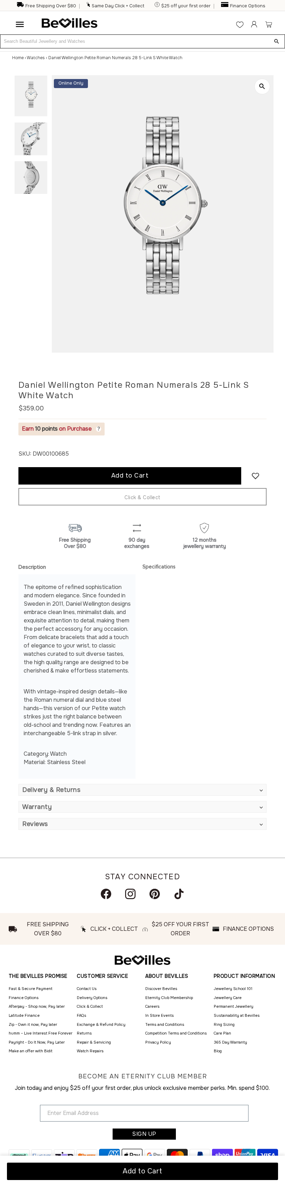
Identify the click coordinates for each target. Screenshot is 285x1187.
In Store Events (159, 1015)
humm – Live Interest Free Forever (40, 1033)
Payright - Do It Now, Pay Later (37, 1042)
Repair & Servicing (94, 1042)
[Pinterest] (154, 894)
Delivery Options (92, 997)
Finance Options (247, 6)
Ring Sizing (224, 1024)
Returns (84, 1033)
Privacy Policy (158, 1042)
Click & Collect (142, 497)
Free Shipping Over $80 (50, 6)
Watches (36, 58)
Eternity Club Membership (169, 997)
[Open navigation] (20, 24)
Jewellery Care (228, 997)
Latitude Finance (24, 1015)
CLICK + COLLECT (114, 929)
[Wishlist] (239, 24)
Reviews (35, 824)
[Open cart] (268, 24)
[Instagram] (130, 894)
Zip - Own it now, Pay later (33, 1024)
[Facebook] (106, 894)
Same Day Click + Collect (118, 6)
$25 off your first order (186, 6)
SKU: (24, 453)
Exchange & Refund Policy (101, 1024)
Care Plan (222, 1033)
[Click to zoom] (262, 86)
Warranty (37, 807)
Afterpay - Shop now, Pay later (37, 1006)
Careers (152, 1006)
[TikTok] (179, 894)
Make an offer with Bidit (30, 1050)
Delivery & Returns (51, 790)
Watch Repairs (90, 1050)
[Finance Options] (225, 6)
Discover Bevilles (161, 988)
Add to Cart (142, 1171)
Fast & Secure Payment (30, 988)
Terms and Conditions (164, 1024)
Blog (218, 1050)
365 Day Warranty (230, 1042)
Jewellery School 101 (233, 988)
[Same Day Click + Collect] (89, 6)
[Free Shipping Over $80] (20, 6)
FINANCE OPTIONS (248, 929)
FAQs (81, 1015)
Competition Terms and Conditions (176, 1033)
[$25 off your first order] (157, 6)
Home (18, 58)
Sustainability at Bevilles (237, 1015)
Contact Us (87, 988)
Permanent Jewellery (233, 1006)
